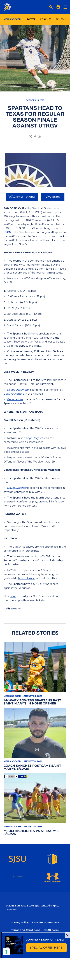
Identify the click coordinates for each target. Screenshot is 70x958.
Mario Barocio (26, 578)
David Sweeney (17, 487)
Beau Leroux (15, 399)
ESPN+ (8, 232)
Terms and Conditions (25, 930)
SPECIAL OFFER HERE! (48, 948)
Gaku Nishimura (14, 393)
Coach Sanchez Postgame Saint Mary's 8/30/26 (32, 767)
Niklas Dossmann (18, 389)
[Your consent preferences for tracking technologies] (6, 951)
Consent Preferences (46, 922)
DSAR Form (51, 930)
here (13, 596)
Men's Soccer (12, 696)
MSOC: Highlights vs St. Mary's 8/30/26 (31, 832)
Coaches (45, 19)
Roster (31, 19)
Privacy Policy (20, 922)
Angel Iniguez (34, 438)
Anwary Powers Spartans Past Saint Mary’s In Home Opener (32, 702)
